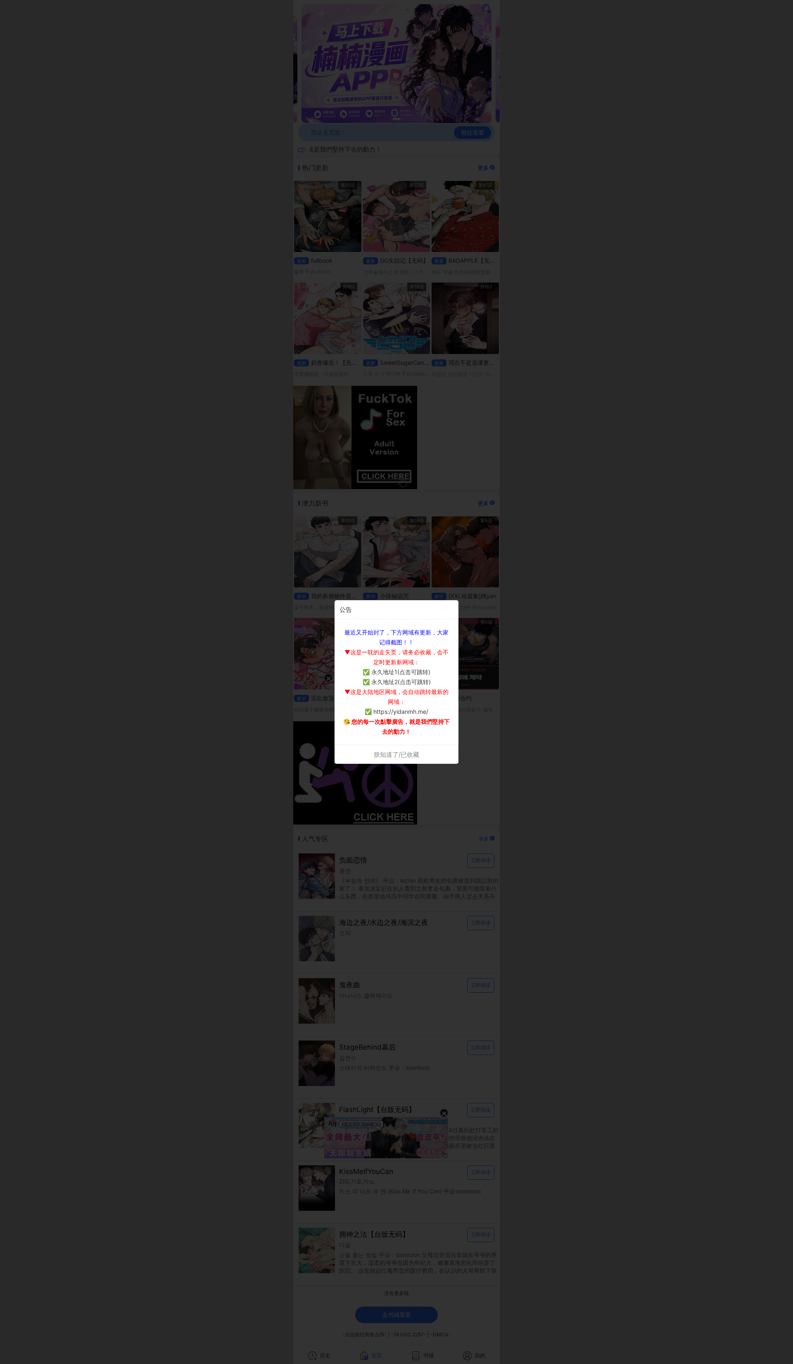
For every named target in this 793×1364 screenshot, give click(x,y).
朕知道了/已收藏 (396, 754)
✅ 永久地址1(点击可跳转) (396, 671)
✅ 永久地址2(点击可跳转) (397, 681)
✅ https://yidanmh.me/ (396, 711)
